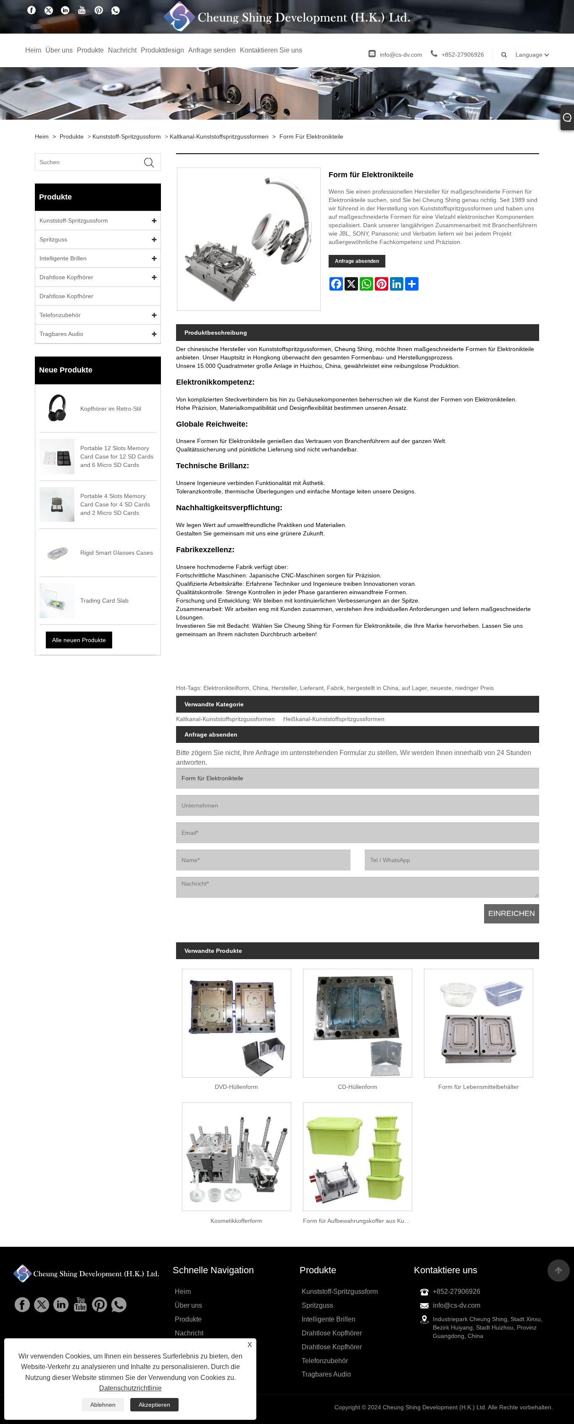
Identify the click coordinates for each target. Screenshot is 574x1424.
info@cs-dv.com (401, 54)
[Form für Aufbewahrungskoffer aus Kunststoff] (357, 1154)
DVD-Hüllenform (236, 1086)
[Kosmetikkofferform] (236, 1154)
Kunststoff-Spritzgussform (126, 136)
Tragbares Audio (61, 333)
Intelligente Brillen (63, 258)
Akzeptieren (154, 1404)
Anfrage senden (212, 50)
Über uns (59, 50)
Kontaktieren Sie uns (271, 50)
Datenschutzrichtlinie (130, 1388)
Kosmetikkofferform (236, 1220)
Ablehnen (103, 1404)
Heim (33, 50)
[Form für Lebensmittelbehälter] (478, 1020)
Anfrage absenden (357, 261)
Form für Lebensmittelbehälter (478, 1086)
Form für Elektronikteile (311, 136)
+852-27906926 (463, 54)
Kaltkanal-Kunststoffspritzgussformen (219, 136)
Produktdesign (162, 50)
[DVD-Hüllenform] (236, 1020)
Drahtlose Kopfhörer (66, 277)
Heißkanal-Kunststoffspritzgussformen (333, 719)
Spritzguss (53, 239)
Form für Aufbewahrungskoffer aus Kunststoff (360, 1220)
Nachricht (122, 50)
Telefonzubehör (60, 315)
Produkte (90, 50)
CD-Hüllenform (357, 1086)
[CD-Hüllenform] (357, 1020)
